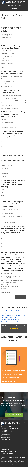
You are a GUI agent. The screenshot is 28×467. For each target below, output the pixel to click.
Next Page (21, 297)
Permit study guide (5, 437)
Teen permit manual (5, 435)
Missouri (5, 11)
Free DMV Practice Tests (7, 447)
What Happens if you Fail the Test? (9, 317)
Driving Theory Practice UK (8, 451)
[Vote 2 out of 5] (12, 328)
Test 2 (12, 5)
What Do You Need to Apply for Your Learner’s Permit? (13, 315)
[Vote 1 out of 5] (10, 328)
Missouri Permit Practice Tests (16, 1)
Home (2, 11)
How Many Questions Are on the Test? (10, 310)
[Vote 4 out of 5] (16, 328)
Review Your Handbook (14, 414)
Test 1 (8, 5)
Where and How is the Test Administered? (10, 321)
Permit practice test (5, 434)
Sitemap (16, 457)
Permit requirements (5, 439)
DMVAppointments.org (7, 453)
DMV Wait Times (5, 449)
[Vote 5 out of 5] (18, 328)
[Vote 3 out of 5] (14, 328)
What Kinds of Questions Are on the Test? (10, 319)
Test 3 (16, 5)
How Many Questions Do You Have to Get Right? (12, 313)
